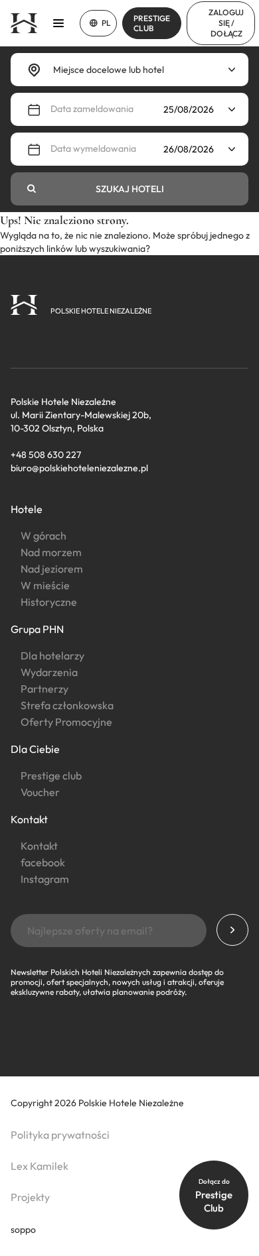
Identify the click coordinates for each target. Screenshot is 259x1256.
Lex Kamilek (39, 1165)
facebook (43, 862)
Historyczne (49, 601)
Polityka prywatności (60, 1134)
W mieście (45, 585)
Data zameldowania (91, 109)
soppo (23, 1229)
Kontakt (29, 819)
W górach (43, 535)
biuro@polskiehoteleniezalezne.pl (79, 468)
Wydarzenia (49, 672)
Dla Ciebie (35, 749)
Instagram (45, 878)
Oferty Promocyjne (66, 721)
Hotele (27, 509)
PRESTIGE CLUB (151, 23)
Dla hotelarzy (52, 655)
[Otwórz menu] (58, 23)
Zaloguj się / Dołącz (226, 22)
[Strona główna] (24, 23)
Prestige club (51, 775)
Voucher (40, 792)
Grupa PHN (37, 629)
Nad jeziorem (52, 568)
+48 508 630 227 (46, 455)
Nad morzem (51, 552)
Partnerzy (44, 688)
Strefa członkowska (67, 705)
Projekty (30, 1197)
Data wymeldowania (93, 148)
